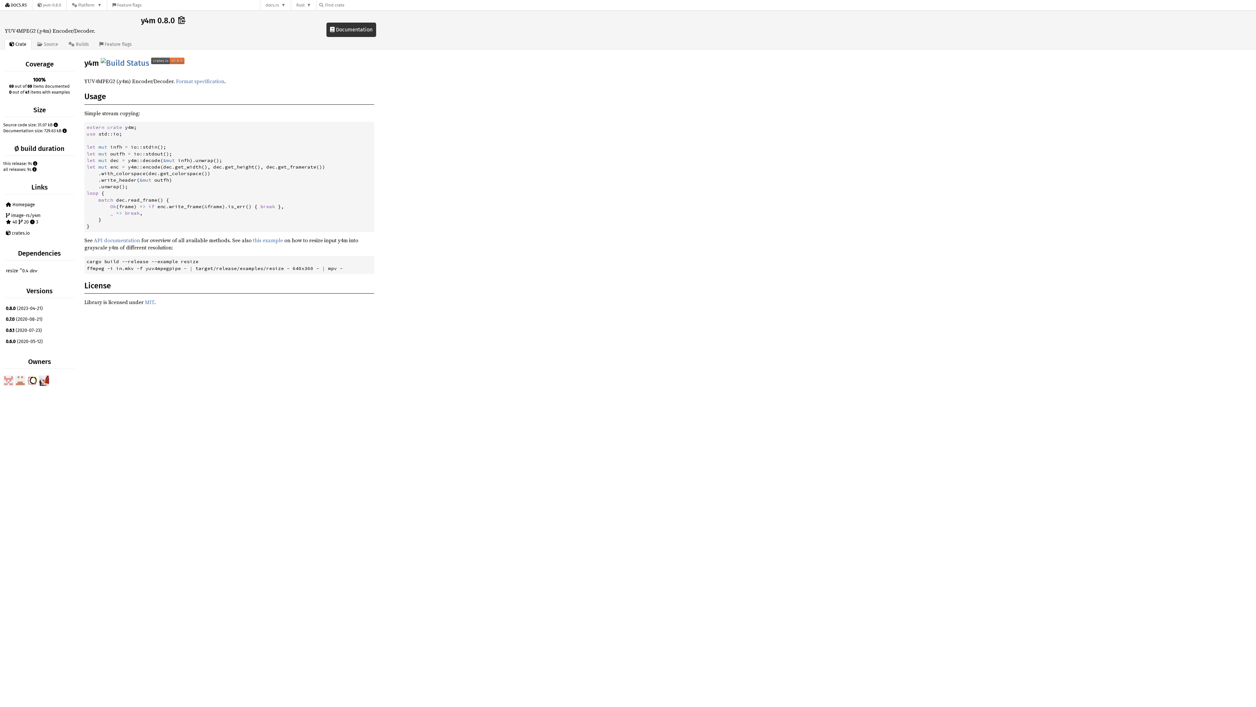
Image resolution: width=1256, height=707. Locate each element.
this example (268, 240)
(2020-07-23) (24, 330)
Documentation (354, 30)
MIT (149, 302)
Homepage (23, 205)
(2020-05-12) (24, 341)
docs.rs (272, 5)
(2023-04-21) (24, 308)
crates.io (20, 233)
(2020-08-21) (24, 319)
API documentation (117, 240)
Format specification (200, 81)
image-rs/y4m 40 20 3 (25, 219)
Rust (300, 5)
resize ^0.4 (21, 271)
